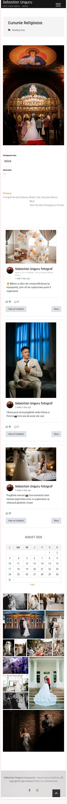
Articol (7, 160)
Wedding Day (18, 30)
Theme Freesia (42, 778)
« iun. (32, 584)
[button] (15, 601)
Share (56, 309)
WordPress (55, 778)
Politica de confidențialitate (46, 781)
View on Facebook (16, 309)
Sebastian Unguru (13, 777)
